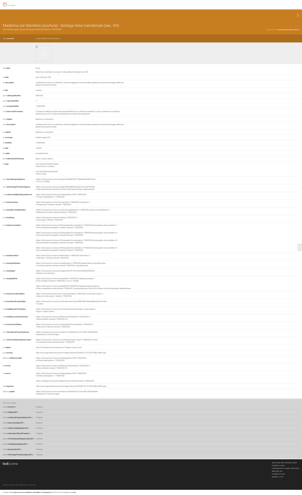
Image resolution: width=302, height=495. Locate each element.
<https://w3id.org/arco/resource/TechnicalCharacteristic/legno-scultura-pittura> (66, 310)
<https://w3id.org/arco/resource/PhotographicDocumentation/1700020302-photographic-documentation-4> (76, 249)
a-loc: (16, 332)
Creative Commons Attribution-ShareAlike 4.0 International (31, 492)
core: (9, 124)
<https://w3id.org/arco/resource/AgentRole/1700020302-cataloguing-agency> (65, 280)
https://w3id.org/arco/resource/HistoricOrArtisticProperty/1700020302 (32, 29)
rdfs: (8, 38)
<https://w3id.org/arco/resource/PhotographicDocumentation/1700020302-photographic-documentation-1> (76, 226)
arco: (12, 95)
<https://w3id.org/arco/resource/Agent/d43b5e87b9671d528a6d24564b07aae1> (66, 180)
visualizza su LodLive (278, 465)
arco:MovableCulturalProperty (47, 173)
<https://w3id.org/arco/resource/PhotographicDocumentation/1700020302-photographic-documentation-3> (76, 241)
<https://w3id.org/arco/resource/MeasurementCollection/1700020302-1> (63, 318)
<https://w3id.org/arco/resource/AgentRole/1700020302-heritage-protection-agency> (83, 287)
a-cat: (17, 194)
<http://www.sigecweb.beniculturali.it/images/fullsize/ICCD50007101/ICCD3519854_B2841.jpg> (71, 353)
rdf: (5, 164)
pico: (13, 159)
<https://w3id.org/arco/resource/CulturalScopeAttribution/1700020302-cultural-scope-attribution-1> (73, 211)
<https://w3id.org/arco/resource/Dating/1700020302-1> (57, 219)
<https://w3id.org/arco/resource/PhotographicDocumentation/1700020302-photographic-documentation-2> (76, 234)
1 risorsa (39, 407)
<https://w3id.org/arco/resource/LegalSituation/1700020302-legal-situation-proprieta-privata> (71, 264)
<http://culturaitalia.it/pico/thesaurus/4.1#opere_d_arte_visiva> (59, 347)
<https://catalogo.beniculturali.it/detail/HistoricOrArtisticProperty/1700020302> (65, 381)
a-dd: (14, 294)
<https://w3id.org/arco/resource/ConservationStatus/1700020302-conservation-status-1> (70, 295)
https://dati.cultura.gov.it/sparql (287, 463)
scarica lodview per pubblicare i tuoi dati (19, 485)
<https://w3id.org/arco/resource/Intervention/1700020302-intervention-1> (63, 257)
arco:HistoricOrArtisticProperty (47, 165)
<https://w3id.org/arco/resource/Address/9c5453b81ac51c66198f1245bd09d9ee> (67, 333)
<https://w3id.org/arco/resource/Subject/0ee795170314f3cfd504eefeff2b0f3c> (65, 272)
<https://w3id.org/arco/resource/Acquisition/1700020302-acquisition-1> (63, 203)
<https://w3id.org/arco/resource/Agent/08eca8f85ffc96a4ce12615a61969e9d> (65, 188)
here (74, 492)
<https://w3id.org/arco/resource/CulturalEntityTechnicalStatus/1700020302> (64, 325)
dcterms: (12, 358)
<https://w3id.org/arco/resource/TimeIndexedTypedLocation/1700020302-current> (67, 341)
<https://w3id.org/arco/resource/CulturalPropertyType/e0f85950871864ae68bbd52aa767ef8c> (71, 302)
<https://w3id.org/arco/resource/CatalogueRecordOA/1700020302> (61, 196)
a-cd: (13, 111)
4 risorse (39, 423)
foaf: (8, 386)
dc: (5, 77)
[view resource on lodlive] (298, 15)
